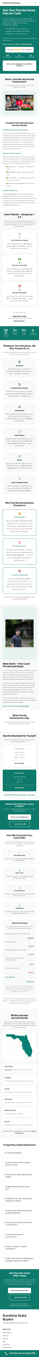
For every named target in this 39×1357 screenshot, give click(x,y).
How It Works (18, 599)
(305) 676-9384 (27, 44)
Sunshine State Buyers (11, 3)
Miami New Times (19, 316)
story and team (25, 597)
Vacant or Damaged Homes (19, 482)
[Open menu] (35, 3)
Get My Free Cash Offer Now (19, 817)
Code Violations (19, 435)
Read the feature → (19, 321)
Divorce (19, 460)
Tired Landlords (19, 410)
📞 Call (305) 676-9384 (19, 824)
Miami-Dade (8, 1070)
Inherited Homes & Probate (19, 388)
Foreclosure (19, 365)
